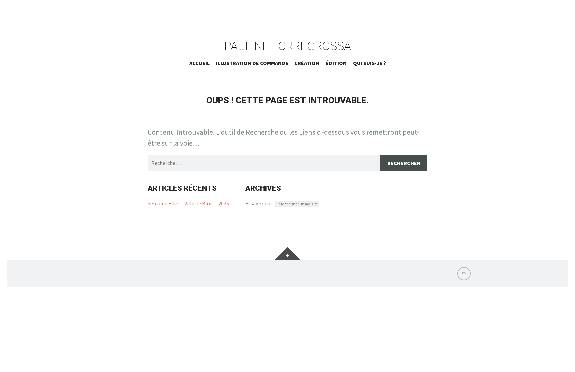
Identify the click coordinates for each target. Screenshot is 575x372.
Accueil (199, 63)
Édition (336, 63)
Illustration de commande (252, 63)
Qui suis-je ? (369, 63)
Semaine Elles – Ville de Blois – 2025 (188, 203)
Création (306, 63)
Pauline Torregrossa (287, 46)
